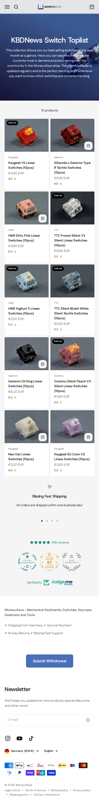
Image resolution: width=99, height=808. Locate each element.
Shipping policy (19, 795)
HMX (11, 230)
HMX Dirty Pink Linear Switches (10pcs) (24, 238)
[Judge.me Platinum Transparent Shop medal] (27, 561)
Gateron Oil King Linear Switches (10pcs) (25, 384)
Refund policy (59, 790)
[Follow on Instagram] (8, 738)
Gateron (58, 157)
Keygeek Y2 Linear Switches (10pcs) (21, 165)
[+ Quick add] (88, 146)
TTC (56, 230)
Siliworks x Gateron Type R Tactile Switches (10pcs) (72, 168)
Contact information (46, 795)
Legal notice (12, 790)
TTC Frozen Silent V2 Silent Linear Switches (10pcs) (70, 240)
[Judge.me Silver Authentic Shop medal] (71, 561)
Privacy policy (81, 790)
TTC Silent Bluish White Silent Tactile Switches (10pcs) (71, 313)
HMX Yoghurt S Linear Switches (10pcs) (24, 311)
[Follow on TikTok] (31, 738)
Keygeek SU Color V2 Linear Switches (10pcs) (72, 457)
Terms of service (35, 790)
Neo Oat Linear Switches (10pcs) (21, 457)
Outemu (58, 376)
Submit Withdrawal (49, 661)
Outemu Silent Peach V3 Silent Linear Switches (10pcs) (72, 386)
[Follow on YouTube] (19, 738)
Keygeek (13, 157)
